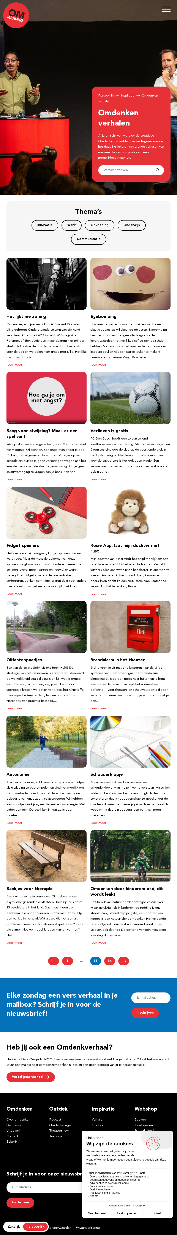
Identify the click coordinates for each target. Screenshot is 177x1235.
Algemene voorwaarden (53, 1228)
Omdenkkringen (61, 1125)
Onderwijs (131, 225)
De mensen (14, 1125)
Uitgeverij (13, 1130)
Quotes (97, 1125)
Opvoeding (100, 225)
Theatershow (59, 1130)
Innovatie (44, 225)
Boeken (140, 1119)
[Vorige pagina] (53, 961)
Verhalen (98, 1119)
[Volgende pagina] (123, 961)
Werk (71, 225)
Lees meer (14, 365)
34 (110, 961)
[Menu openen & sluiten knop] (166, 9)
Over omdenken (18, 1119)
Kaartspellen (143, 1125)
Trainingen (56, 1136)
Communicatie (88, 239)
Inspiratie (127, 95)
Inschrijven (145, 1012)
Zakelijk (11, 1141)
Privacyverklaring (88, 1228)
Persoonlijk (106, 95)
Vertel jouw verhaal (27, 1077)
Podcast (55, 1119)
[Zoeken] (157, 170)
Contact (12, 1136)
